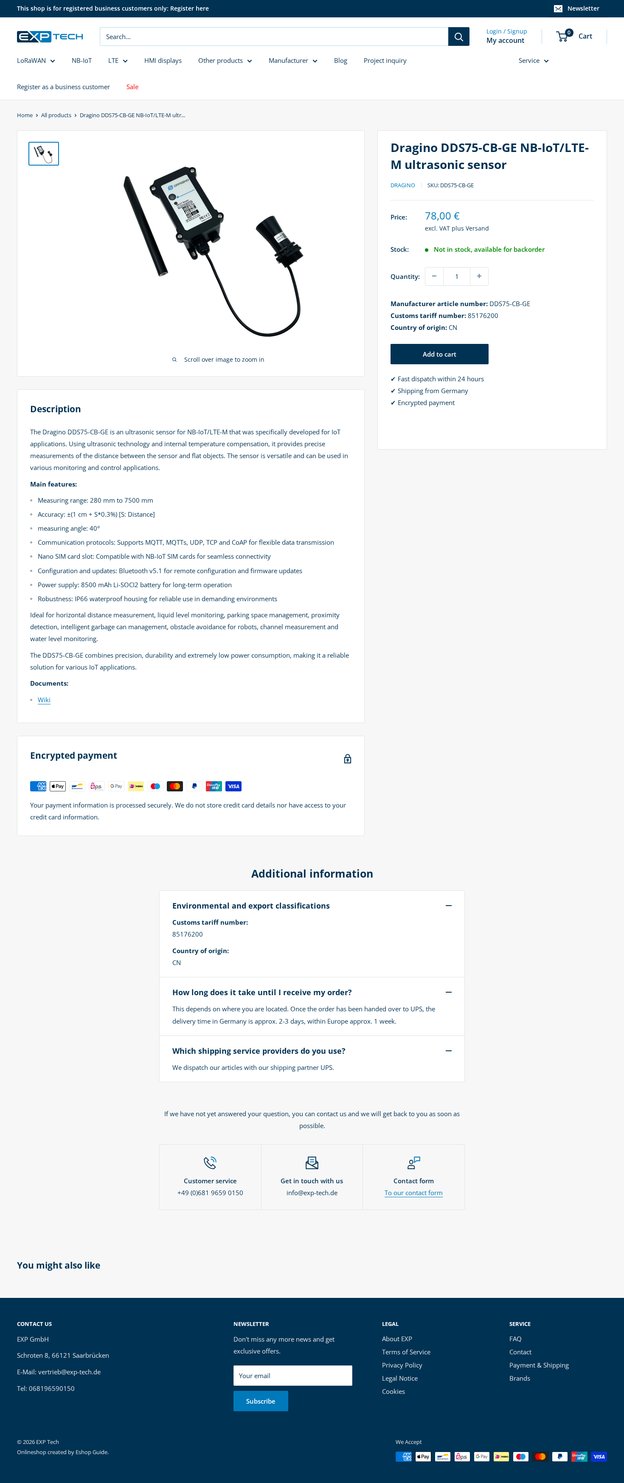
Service (529, 60)
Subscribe (260, 1401)
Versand (477, 228)
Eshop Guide (91, 1452)
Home (25, 115)
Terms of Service (406, 1352)
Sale (132, 86)
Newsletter (583, 8)
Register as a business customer (63, 86)
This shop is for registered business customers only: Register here (113, 8)
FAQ (515, 1338)
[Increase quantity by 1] (479, 276)
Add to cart (439, 353)
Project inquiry (385, 60)
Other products (220, 60)
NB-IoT (82, 60)
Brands (519, 1378)
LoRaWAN (31, 60)
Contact (520, 1352)
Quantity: (405, 276)
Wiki (44, 699)
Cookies (393, 1391)
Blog (340, 60)
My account (505, 40)
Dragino (403, 185)
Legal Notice (400, 1378)
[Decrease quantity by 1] (434, 276)
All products (56, 115)
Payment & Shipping (539, 1365)
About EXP (397, 1338)
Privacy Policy (402, 1365)
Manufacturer (288, 60)
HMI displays (163, 60)
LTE (113, 60)
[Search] (458, 36)
